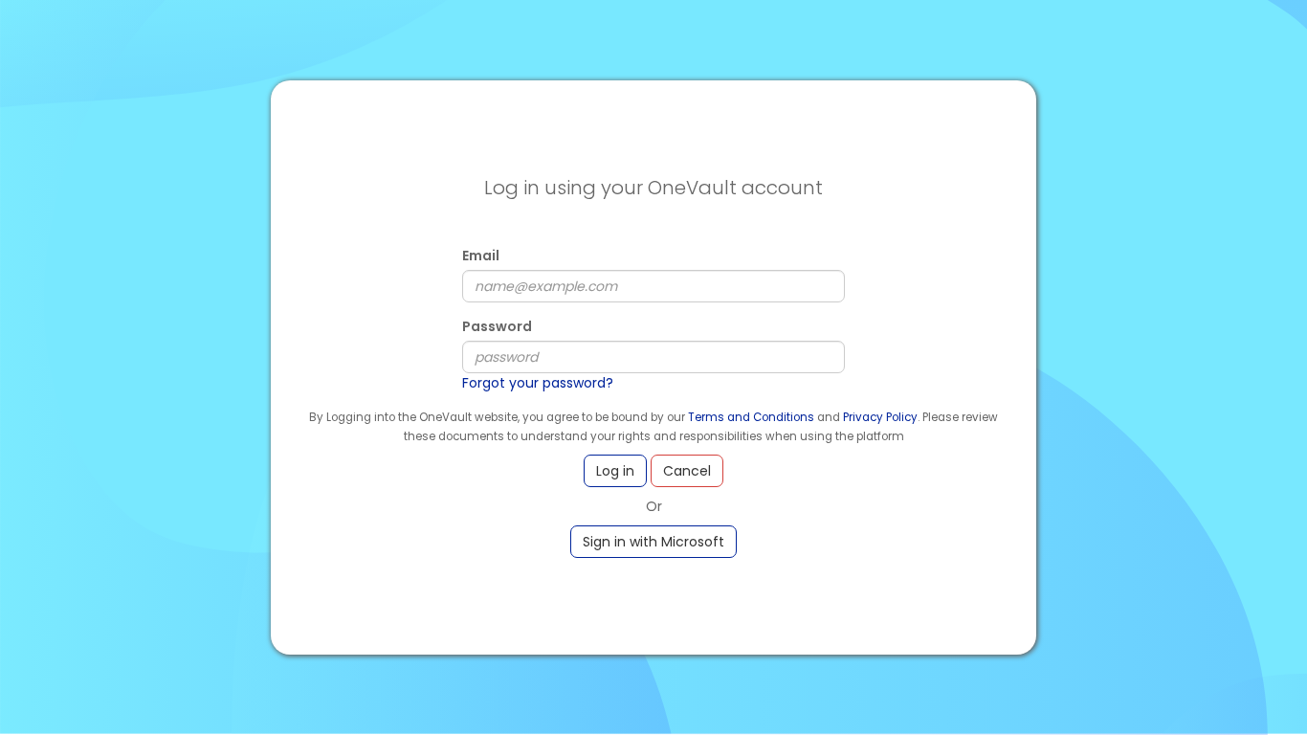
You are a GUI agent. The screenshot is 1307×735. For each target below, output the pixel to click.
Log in (615, 470)
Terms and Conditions (751, 417)
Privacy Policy (880, 417)
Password (497, 326)
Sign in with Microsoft (653, 541)
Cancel (687, 470)
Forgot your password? (537, 382)
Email (480, 255)
